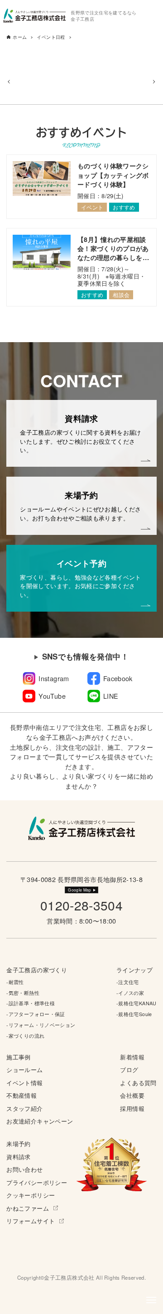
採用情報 (132, 1108)
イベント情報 (24, 1082)
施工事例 (18, 1057)
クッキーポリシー (30, 1195)
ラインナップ (134, 970)
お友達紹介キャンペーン (39, 1121)
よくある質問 (138, 1082)
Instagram (53, 678)
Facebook (118, 678)
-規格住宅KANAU (136, 1003)
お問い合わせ (24, 1169)
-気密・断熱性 (22, 992)
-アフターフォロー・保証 (35, 1014)
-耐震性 (15, 982)
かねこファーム (27, 1208)
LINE (110, 696)
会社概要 (132, 1095)
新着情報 (132, 1057)
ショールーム (24, 1069)
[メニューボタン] (151, 1300)
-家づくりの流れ (25, 1035)
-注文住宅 (127, 982)
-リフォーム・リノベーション (40, 1024)
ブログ (129, 1069)
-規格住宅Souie (134, 1014)
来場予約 (18, 1143)
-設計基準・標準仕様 (30, 1003)
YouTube (52, 696)
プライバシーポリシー (36, 1182)
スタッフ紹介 (24, 1108)
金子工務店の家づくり (36, 970)
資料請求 (18, 1156)
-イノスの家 (130, 992)
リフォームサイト (30, 1220)
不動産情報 (21, 1095)
